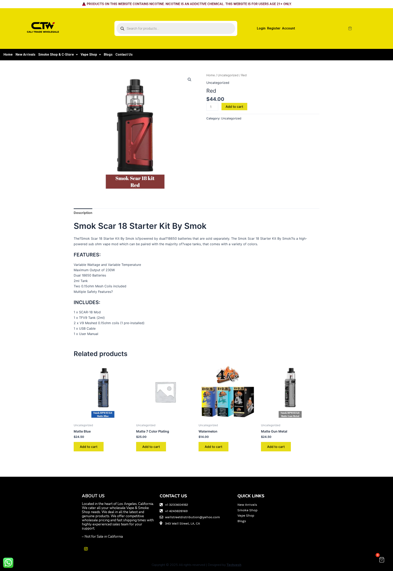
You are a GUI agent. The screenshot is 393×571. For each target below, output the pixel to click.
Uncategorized (228, 75)
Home (8, 54)
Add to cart (234, 107)
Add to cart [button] (88, 447)
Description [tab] (83, 213)
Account (288, 28)
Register (273, 28)
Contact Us (124, 54)
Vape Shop (89, 54)
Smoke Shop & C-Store (56, 54)
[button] (58, 54)
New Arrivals (25, 54)
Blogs (108, 54)
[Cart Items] (366, 28)
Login (261, 28)
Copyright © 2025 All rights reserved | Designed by (196, 565)
